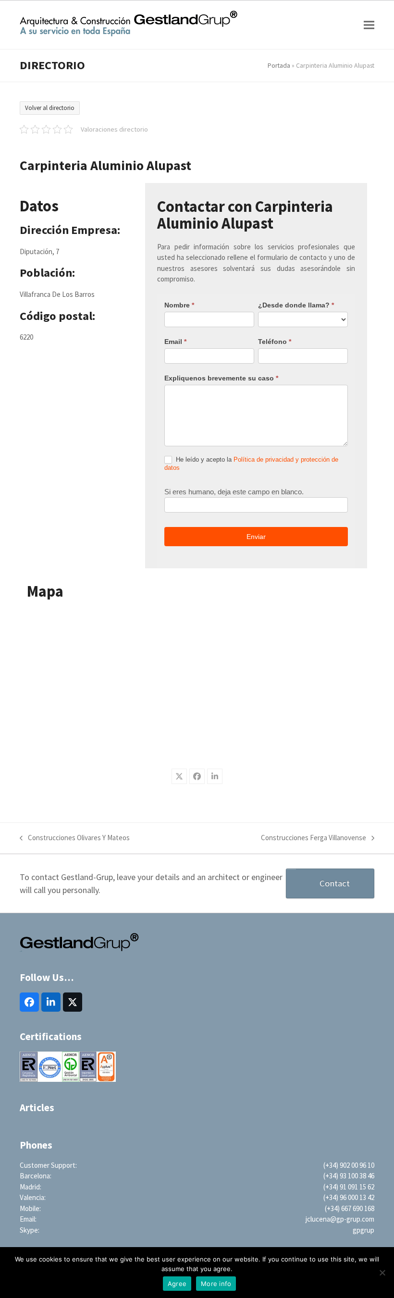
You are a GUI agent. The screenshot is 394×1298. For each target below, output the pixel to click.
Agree (177, 1283)
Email (175, 341)
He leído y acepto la (251, 463)
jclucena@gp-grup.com (340, 1219)
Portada (279, 65)
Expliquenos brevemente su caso (221, 378)
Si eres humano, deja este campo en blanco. (234, 492)
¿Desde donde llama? (296, 305)
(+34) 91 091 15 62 (348, 1186)
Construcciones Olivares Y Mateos (75, 838)
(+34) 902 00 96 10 (348, 1165)
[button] (369, 25)
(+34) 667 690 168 (349, 1208)
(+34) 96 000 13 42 (348, 1197)
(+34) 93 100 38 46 (348, 1175)
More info (216, 1283)
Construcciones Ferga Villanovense (313, 838)
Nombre (179, 305)
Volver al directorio (49, 108)
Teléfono (274, 341)
